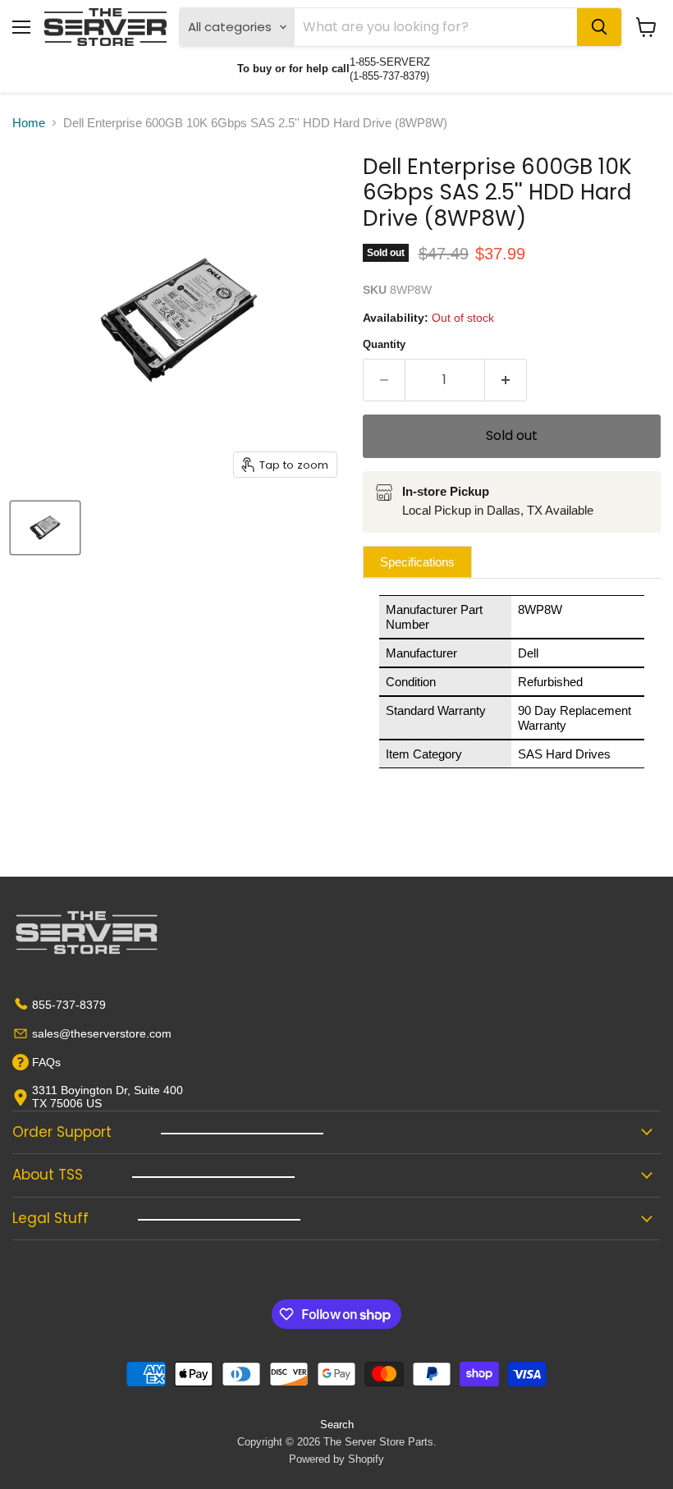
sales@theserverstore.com (102, 1033)
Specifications (417, 562)
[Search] (599, 27)
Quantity (384, 344)
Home (28, 123)
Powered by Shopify (336, 1459)
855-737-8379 (69, 1004)
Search (337, 1424)
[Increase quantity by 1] (506, 380)
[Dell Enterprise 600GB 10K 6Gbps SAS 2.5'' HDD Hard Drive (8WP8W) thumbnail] (45, 528)
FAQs (46, 1062)
